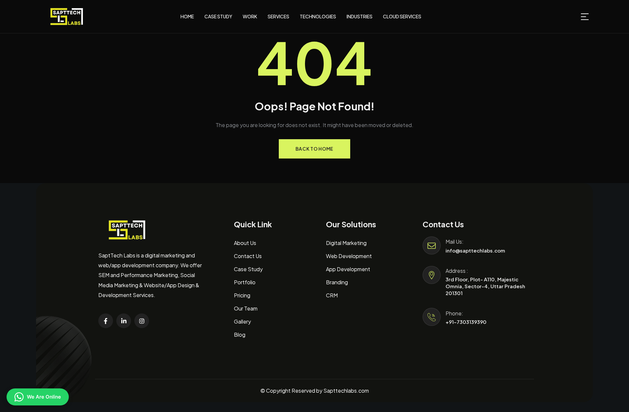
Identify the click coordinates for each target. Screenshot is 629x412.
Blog (239, 334)
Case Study (248, 269)
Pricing (242, 295)
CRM (332, 295)
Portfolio (245, 282)
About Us (245, 242)
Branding (337, 282)
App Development (348, 269)
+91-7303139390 (466, 322)
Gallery (242, 321)
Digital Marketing (346, 242)
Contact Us (248, 256)
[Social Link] (105, 320)
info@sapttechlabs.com (475, 250)
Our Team (245, 308)
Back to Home (314, 149)
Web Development (349, 256)
